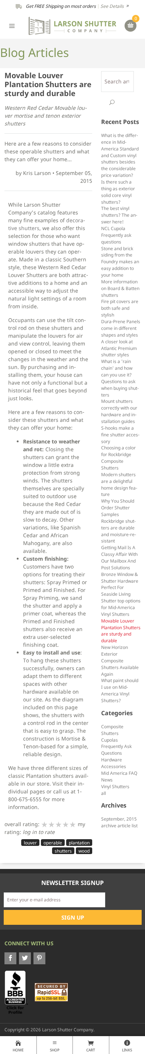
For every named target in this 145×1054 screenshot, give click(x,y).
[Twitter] (25, 958)
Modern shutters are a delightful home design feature (119, 484)
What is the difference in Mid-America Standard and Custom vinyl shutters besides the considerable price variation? (120, 155)
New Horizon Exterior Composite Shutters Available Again (120, 660)
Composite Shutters (112, 729)
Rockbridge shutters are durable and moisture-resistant (118, 531)
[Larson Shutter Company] (72, 25)
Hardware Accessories (113, 763)
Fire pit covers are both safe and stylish (119, 308)
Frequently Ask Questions (116, 749)
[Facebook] (10, 958)
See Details (112, 6)
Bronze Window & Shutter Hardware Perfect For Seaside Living (119, 584)
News (107, 780)
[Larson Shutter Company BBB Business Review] (18, 991)
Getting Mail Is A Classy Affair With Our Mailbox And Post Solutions (119, 557)
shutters (63, 851)
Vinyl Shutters (115, 786)
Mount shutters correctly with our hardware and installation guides (119, 411)
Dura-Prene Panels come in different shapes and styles (120, 328)
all (103, 793)
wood (84, 851)
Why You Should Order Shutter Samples (117, 507)
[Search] (112, 102)
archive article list (119, 825)
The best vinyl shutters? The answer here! (119, 215)
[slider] (58, 824)
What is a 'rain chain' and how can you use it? (116, 368)
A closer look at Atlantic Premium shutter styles (119, 348)
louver (30, 843)
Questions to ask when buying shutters (120, 388)
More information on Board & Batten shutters (120, 288)
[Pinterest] (39, 958)
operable (53, 843)
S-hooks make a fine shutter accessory (120, 434)
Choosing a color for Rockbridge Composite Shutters (118, 458)
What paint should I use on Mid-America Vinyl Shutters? (119, 690)
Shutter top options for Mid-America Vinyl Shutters (121, 607)
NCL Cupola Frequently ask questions (116, 235)
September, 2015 (119, 819)
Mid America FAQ (119, 773)
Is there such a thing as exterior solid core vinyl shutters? (118, 192)
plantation (79, 843)
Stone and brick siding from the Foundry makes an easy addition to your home (120, 261)
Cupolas (109, 740)
